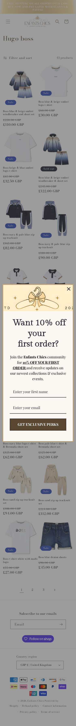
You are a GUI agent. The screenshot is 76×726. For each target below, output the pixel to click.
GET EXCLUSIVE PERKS (38, 424)
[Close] (69, 289)
